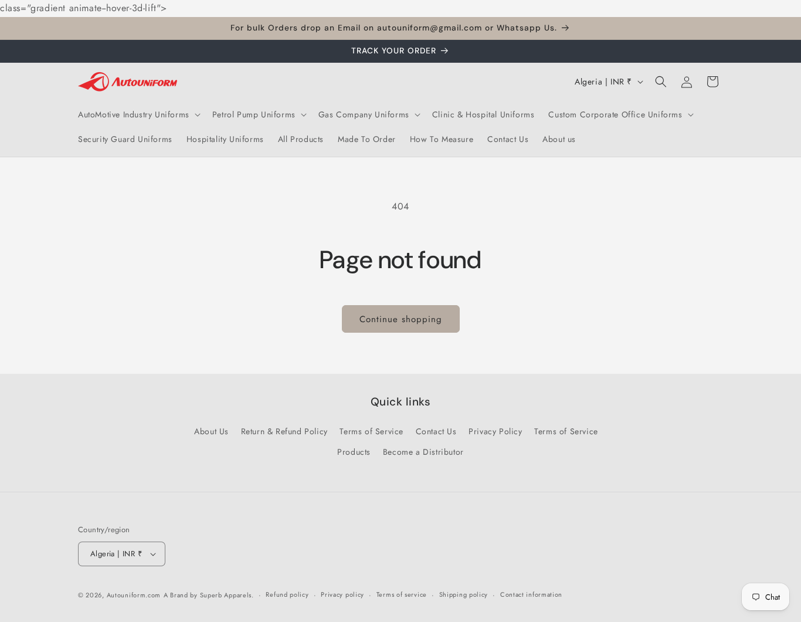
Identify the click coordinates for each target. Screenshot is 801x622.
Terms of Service (371, 431)
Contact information (531, 594)
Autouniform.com (134, 595)
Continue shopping (400, 319)
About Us (211, 431)
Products (354, 452)
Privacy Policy (495, 431)
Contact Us (436, 431)
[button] (138, 114)
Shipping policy (463, 594)
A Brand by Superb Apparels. (209, 595)
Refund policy (287, 594)
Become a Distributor (423, 452)
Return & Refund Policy (284, 431)
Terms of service (401, 594)
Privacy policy (342, 594)
